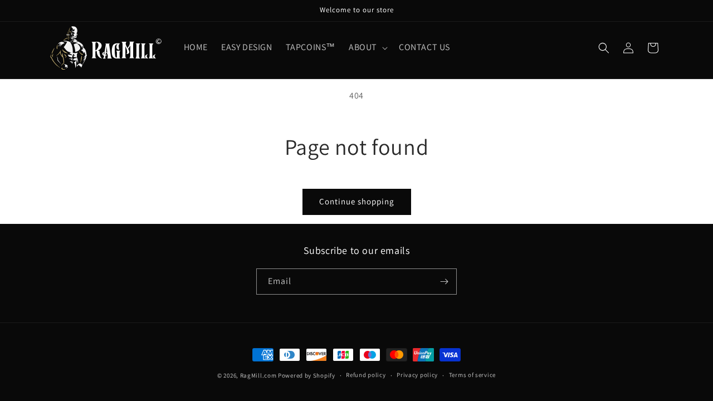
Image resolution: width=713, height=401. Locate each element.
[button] (367, 47)
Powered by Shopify (306, 375)
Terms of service (472, 375)
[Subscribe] (444, 281)
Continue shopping (356, 201)
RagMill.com (258, 375)
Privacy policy (417, 375)
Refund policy (365, 375)
